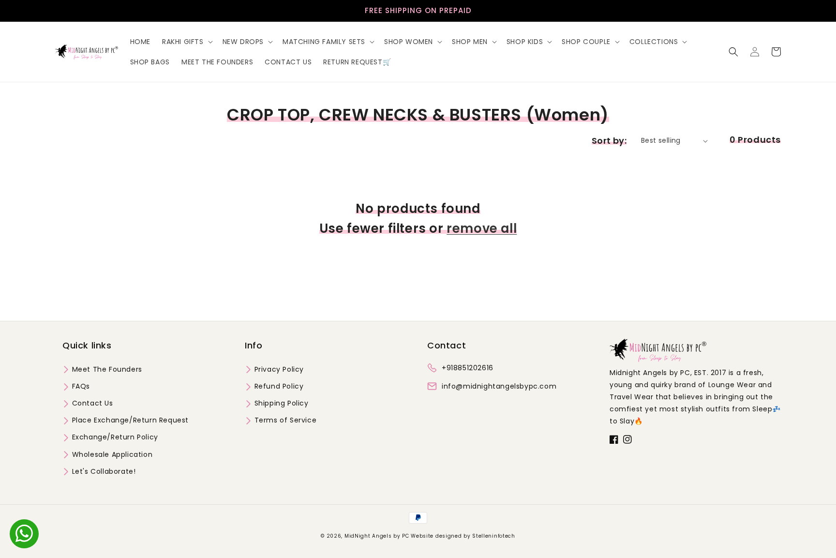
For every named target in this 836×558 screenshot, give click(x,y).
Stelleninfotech (493, 536)
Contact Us (91, 403)
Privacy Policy (278, 369)
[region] (418, 11)
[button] (186, 41)
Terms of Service (284, 420)
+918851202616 (467, 368)
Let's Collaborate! (102, 471)
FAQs (80, 386)
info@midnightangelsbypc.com (499, 386)
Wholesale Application (111, 454)
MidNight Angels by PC (376, 536)
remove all (482, 228)
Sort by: (609, 141)
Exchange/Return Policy (114, 437)
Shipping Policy (280, 403)
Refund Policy (277, 386)
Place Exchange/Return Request (129, 420)
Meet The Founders (106, 369)
